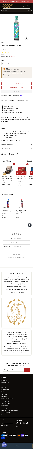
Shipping (3, 80)
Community (4, 408)
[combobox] (16, 10)
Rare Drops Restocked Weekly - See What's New (16, 1)
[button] (30, 225)
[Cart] (26, 5)
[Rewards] (4, 444)
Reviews (3, 391)
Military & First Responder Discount (9, 410)
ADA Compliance (5, 412)
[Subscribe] (27, 370)
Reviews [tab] (6, 246)
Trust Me (3, 49)
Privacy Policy (4, 405)
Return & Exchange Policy (7, 398)
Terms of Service (5, 403)
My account (4, 414)
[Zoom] (26, 38)
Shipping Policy (5, 401)
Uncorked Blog (5, 389)
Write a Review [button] (17, 238)
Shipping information (7, 144)
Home (2, 42)
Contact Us (4, 380)
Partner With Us (5, 396)
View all (29, 161)
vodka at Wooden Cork (15, 140)
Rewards (3, 387)
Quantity (3, 60)
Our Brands (4, 394)
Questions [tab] (16, 246)
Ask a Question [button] (17, 243)
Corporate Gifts (5, 382)
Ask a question (5, 148)
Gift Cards (3, 385)
